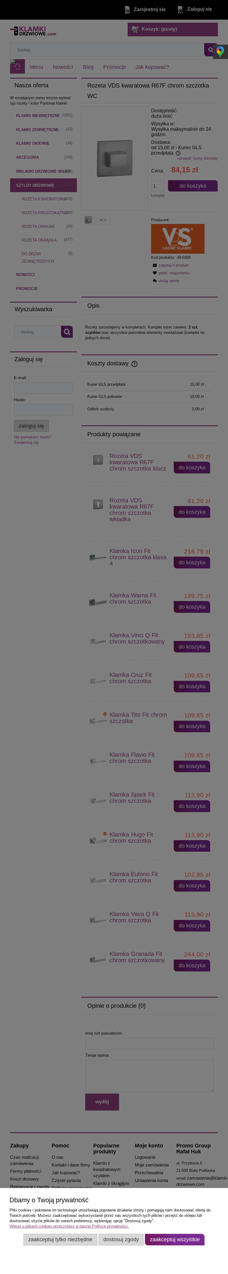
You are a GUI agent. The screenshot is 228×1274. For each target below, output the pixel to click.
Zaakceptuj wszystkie (175, 1239)
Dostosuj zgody (121, 1239)
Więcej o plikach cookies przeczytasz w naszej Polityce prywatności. (69, 1226)
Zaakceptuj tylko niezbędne (60, 1239)
